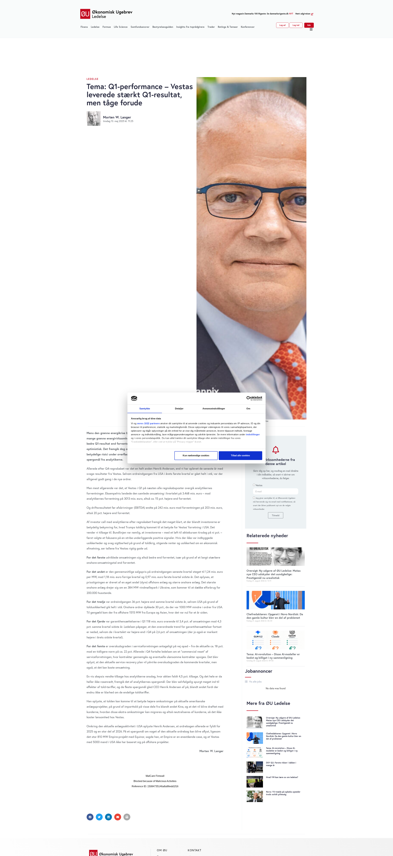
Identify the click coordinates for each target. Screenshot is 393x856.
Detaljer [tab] (179, 408)
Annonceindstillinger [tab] (213, 408)
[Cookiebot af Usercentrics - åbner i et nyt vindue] (248, 398)
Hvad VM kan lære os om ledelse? (282, 777)
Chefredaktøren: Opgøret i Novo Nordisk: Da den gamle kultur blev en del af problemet (275, 616)
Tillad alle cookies (240, 455)
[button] (311, 29)
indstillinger (253, 434)
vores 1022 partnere (148, 423)
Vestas (259, 485)
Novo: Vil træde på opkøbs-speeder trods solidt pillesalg (283, 793)
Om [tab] (248, 408)
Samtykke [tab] (144, 408)
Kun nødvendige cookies (196, 455)
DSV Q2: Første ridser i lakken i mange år (281, 764)
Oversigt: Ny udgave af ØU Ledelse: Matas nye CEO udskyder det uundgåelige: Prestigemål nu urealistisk (274, 574)
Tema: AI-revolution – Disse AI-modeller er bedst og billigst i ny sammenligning (273, 656)
